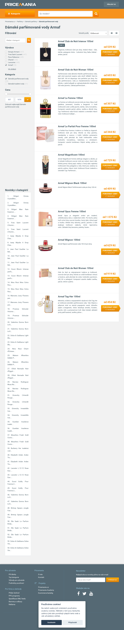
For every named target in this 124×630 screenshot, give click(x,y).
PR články (12, 574)
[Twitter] (84, 594)
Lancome (14, 62)
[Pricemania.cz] (20, 4)
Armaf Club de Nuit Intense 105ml (75, 41)
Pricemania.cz (10, 21)
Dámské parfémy (31, 21)
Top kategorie (14, 577)
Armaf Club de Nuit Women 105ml (75, 268)
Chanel (13, 60)
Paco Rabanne (16, 57)
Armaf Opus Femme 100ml (72, 211)
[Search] (96, 14)
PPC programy (14, 596)
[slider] (6, 94)
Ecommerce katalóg (45, 593)
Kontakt (41, 577)
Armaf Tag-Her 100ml (69, 296)
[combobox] (98, 33)
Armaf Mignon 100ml (69, 239)
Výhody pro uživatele (16, 580)
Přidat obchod (14, 593)
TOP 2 (61, 45)
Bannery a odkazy (15, 601)
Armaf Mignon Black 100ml (72, 183)
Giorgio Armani (16, 52)
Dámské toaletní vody (18, 84)
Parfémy (20, 21)
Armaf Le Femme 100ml (70, 98)
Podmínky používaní (16, 583)
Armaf (12, 65)
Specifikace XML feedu (17, 599)
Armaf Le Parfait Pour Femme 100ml (77, 126)
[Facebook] (78, 594)
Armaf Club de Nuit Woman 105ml (75, 69)
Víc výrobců (12, 69)
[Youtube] (91, 594)
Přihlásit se (111, 4)
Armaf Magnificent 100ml (71, 154)
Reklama (12, 604)
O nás (40, 574)
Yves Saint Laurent (17, 54)
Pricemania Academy (46, 590)
